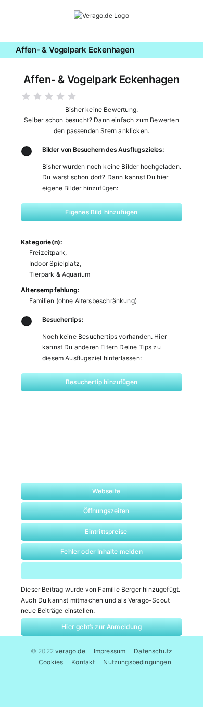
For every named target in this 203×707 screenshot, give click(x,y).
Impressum (110, 651)
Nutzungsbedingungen (137, 662)
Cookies (51, 662)
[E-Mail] (147, 571)
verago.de (70, 651)
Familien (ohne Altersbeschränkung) (83, 301)
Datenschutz (153, 651)
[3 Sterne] (49, 96)
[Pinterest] (111, 571)
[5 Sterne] (72, 96)
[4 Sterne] (60, 96)
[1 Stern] (26, 96)
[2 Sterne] (37, 96)
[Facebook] (41, 571)
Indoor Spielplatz (54, 263)
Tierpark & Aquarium (59, 274)
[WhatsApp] (76, 571)
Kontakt (83, 662)
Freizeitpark (47, 252)
